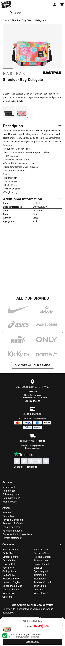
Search (17, 13)
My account (8, 487)
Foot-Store (8, 567)
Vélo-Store (39, 589)
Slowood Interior (42, 560)
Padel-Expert (41, 549)
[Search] (11, 12)
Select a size (32, 641)
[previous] (2, 332)
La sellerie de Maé (12, 585)
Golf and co (8, 575)
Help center (8, 490)
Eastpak (14, 73)
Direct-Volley (9, 560)
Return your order (32, 448)
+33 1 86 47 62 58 (32, 401)
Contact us (32, 391)
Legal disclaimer (11, 527)
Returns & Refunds (12, 523)
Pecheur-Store (41, 553)
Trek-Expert (40, 578)
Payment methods (12, 530)
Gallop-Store (9, 571)
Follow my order (11, 494)
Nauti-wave (8, 593)
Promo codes (9, 501)
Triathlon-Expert (42, 582)
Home (6, 20)
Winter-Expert (41, 593)
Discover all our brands (32, 365)
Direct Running (10, 556)
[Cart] (62, 4)
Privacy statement (11, 538)
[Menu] (3, 12)
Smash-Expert (41, 564)
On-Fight (7, 596)
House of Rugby (11, 582)
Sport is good (41, 571)
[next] (63, 332)
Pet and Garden (42, 556)
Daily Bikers (8, 553)
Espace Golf (9, 564)
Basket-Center (10, 549)
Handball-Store (10, 578)
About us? (7, 512)
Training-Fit (40, 575)
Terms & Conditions (12, 519)
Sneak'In (38, 567)
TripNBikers (40, 585)
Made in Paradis (11, 589)
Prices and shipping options (17, 534)
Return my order (11, 498)
